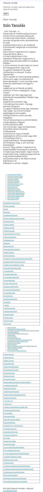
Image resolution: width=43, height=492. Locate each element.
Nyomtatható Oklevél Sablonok (16, 350)
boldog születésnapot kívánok (14, 218)
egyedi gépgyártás (10, 311)
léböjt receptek (9, 206)
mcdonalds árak (9, 280)
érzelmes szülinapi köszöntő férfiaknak (17, 466)
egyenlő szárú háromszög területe (15, 481)
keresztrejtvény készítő (12, 249)
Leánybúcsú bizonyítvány (15, 176)
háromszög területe (11, 475)
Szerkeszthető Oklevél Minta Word (17, 333)
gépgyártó (7, 324)
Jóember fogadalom (13, 180)
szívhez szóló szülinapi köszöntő (14, 395)
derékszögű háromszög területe (15, 478)
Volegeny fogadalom (13, 182)
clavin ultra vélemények (12, 290)
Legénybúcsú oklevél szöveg (15, 191)
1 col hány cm (8, 401)
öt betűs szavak (9, 231)
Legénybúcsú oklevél (13, 197)
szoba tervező (9, 463)
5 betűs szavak (9, 221)
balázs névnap (9, 360)
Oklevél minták (10, 3)
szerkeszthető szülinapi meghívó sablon (17, 382)
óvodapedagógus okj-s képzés (14, 262)
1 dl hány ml (7, 404)
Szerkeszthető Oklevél (14, 343)
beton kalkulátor (9, 422)
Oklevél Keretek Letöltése (14, 347)
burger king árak (9, 444)
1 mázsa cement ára (10, 435)
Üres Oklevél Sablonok (14, 338)
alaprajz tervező (9, 373)
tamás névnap (9, 357)
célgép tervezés (9, 308)
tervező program (9, 379)
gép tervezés (8, 321)
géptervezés (8, 317)
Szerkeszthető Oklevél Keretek (16, 329)
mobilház (7, 302)
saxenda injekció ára (11, 432)
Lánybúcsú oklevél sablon (15, 177)
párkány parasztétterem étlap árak (16, 407)
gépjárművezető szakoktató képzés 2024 (18, 259)
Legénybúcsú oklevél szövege (16, 193)
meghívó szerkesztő (11, 385)
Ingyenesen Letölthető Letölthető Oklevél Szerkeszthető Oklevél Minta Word (19, 340)
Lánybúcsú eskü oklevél (14, 174)
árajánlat (7, 243)
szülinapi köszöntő (10, 398)
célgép (6, 305)
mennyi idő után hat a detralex (14, 447)
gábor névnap (9, 354)
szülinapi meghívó (10, 388)
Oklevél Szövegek (12, 349)
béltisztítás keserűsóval (12, 203)
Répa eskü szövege (13, 199)
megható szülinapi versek (12, 456)
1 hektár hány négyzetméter (13, 425)
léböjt (6, 209)
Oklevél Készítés (12, 344)
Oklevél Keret (11, 335)
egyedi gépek (9, 314)
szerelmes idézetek (10, 215)
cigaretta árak (8, 271)
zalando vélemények (11, 286)
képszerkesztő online (11, 370)
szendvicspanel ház (10, 299)
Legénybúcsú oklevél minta (15, 196)
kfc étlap (7, 438)
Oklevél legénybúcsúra (14, 190)
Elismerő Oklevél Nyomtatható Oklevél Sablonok (22, 346)
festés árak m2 (9, 246)
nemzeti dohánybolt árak (12, 268)
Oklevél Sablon (11, 327)
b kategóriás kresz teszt (12, 410)
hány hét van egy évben (12, 419)
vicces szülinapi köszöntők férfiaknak (16, 453)
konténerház (8, 296)
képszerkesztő (9, 364)
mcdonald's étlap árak (11, 277)
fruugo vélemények (10, 283)
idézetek (7, 212)
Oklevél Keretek (12, 337)
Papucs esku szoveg (13, 188)
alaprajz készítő (9, 376)
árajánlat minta (9, 240)
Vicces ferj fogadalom (13, 185)
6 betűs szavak (9, 224)
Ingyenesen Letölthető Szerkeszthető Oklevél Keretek (23, 330)
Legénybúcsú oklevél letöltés (15, 194)
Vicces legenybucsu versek (15, 184)
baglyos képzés (9, 255)
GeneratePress (10, 491)
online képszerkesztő (11, 367)
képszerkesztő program (12, 234)
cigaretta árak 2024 (10, 274)
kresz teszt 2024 (9, 416)
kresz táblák (8, 413)
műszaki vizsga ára (10, 429)
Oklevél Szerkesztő (13, 332)
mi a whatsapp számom (12, 450)
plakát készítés (9, 252)
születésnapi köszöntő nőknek (14, 472)
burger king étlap (10, 441)
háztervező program (11, 460)
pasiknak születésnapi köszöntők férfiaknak (18, 469)
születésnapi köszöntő (11, 391)
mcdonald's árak (9, 293)
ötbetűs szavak (9, 228)
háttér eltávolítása (10, 237)
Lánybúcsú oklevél (12, 179)
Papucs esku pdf (12, 187)
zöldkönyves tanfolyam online (14, 265)
